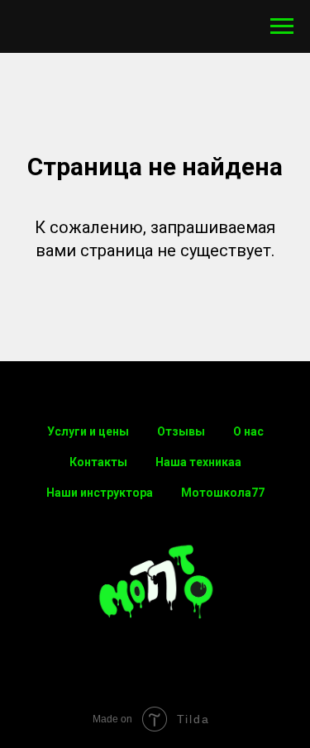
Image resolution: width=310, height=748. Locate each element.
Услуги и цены (88, 431)
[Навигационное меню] (281, 26)
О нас (248, 431)
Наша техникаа (198, 462)
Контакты (98, 462)
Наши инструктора (99, 492)
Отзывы (181, 431)
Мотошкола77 (223, 492)
